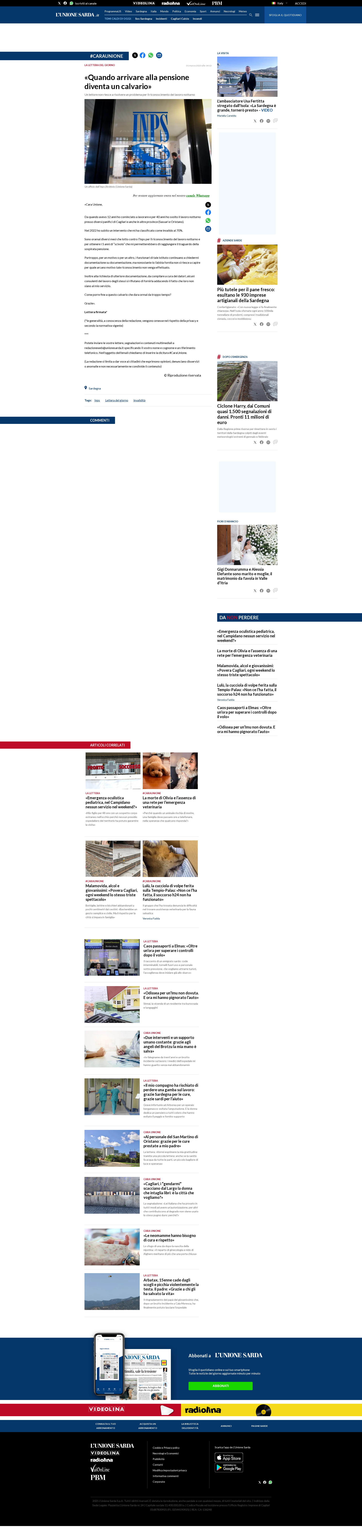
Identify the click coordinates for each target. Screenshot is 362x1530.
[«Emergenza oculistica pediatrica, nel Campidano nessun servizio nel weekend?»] (113, 770)
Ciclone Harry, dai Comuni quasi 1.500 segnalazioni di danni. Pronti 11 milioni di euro (244, 414)
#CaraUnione (106, 56)
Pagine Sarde (259, 1426)
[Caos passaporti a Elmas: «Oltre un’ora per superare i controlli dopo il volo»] (112, 957)
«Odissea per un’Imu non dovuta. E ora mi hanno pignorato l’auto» (246, 729)
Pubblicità (158, 1459)
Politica (176, 11)
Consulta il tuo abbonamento (105, 1425)
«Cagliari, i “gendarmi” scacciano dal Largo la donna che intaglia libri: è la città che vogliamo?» (168, 1190)
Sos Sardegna (143, 18)
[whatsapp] (71, 3)
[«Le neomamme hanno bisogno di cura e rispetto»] (112, 1247)
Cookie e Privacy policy (166, 1447)
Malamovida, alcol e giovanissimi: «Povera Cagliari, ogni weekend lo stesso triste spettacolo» (246, 670)
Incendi (197, 18)
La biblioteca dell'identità (190, 1425)
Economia (190, 11)
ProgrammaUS (112, 11)
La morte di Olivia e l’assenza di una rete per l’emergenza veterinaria (247, 653)
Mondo (164, 11)
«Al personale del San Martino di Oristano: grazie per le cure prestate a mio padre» (170, 1141)
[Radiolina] (171, 3)
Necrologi (229, 11)
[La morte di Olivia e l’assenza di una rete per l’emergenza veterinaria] (170, 770)
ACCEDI (300, 3)
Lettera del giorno (116, 400)
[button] (135, 55)
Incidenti (161, 18)
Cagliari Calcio (180, 18)
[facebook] (65, 3)
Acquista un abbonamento (147, 1425)
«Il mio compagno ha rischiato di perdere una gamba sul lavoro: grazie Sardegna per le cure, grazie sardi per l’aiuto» (170, 1092)
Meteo (243, 11)
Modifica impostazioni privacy (170, 1470)
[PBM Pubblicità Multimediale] (217, 3)
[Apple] (243, 1457)
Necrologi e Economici (166, 1453)
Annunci (215, 11)
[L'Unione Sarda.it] (77, 15)
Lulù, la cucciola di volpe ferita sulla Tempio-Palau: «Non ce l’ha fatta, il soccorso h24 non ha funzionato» (247, 689)
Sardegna (141, 11)
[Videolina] (144, 3)
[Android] (243, 1467)
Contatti (158, 1464)
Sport (203, 11)
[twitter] (59, 3)
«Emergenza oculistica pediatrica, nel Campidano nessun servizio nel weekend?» (246, 636)
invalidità (139, 400)
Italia (153, 11)
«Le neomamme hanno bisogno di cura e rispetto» (169, 1237)
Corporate (159, 1481)
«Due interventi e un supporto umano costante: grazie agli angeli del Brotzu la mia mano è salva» (169, 1044)
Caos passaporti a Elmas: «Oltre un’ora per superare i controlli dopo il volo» (247, 712)
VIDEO (267, 110)
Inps (97, 400)
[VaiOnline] (195, 3)
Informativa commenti (166, 1476)
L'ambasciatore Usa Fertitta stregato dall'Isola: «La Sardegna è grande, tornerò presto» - (246, 105)
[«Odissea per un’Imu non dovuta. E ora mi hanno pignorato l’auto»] (112, 1004)
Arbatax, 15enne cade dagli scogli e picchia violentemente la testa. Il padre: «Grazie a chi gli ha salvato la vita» (171, 1287)
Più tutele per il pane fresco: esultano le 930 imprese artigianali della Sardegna (246, 295)
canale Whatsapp (198, 195)
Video (128, 11)
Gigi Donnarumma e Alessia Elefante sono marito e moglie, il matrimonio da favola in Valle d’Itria (244, 576)
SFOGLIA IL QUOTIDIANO (285, 15)
